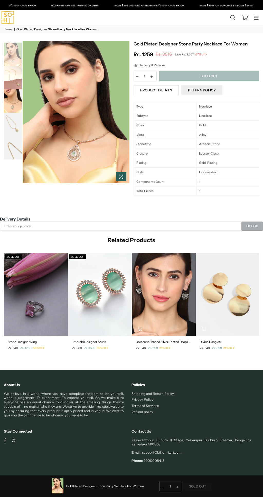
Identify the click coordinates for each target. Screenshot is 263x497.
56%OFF (39, 348)
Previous (27, 112)
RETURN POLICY (201, 90)
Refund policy (142, 412)
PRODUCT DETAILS (156, 90)
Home (8, 29)
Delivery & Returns (151, 65)
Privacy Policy (142, 399)
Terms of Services (145, 406)
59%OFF (103, 348)
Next (125, 112)
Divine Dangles (210, 342)
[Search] (233, 17)
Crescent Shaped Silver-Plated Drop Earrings (164, 342)
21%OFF (165, 348)
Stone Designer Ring (22, 342)
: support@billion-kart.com (161, 452)
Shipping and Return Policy (153, 393)
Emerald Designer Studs (89, 342)
